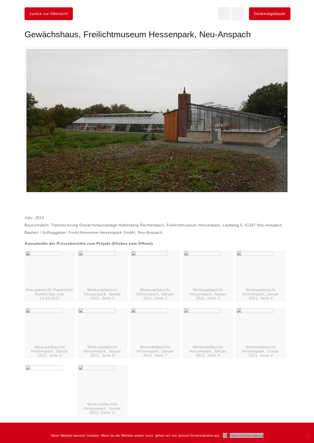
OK (225, 435)
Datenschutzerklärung (246, 435)
